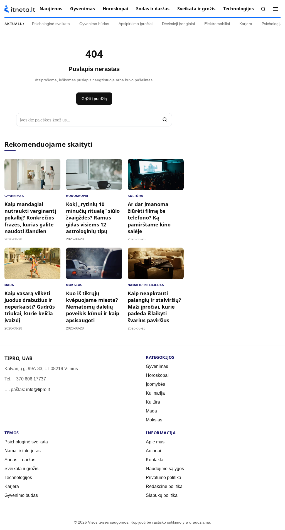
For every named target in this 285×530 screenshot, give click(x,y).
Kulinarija (155, 393)
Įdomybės (155, 384)
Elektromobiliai (217, 24)
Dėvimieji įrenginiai (178, 24)
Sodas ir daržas (152, 9)
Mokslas (74, 285)
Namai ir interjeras (146, 285)
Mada (9, 285)
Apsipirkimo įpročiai (136, 24)
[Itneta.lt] (19, 9)
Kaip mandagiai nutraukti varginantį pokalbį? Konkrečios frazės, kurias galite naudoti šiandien (30, 218)
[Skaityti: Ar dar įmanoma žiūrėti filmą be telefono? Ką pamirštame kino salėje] (156, 174)
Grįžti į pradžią (94, 98)
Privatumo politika (163, 477)
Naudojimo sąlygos (165, 468)
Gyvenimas (82, 9)
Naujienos (51, 9)
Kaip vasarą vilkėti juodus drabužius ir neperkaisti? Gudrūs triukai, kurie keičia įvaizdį (29, 307)
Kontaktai (155, 459)
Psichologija (272, 24)
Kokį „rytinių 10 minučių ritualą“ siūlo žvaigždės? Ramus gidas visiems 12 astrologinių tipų (93, 218)
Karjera (245, 24)
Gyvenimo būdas (94, 24)
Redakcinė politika (164, 486)
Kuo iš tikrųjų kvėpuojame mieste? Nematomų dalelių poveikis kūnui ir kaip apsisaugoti (92, 307)
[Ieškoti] (263, 9)
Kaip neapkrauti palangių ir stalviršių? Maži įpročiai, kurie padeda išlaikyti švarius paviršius (154, 307)
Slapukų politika (162, 495)
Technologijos (238, 9)
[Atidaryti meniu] (276, 9)
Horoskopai (115, 9)
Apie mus (155, 441)
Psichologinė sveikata (51, 24)
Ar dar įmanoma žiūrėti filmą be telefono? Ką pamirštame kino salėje (149, 218)
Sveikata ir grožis (196, 9)
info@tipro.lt (38, 389)
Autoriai (153, 450)
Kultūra (135, 195)
